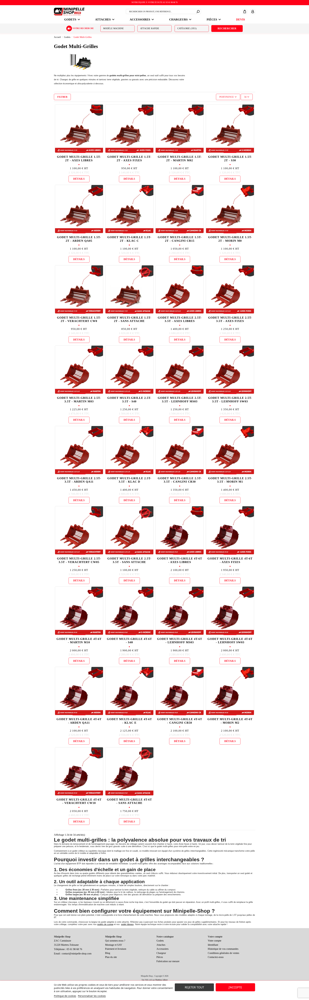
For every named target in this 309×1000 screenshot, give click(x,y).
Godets (160, 940)
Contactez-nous (216, 957)
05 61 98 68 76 (74, 949)
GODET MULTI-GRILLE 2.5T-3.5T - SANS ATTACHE (129, 560)
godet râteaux (127, 924)
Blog (107, 953)
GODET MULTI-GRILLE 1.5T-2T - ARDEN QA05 (79, 239)
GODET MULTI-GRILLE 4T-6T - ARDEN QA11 (79, 721)
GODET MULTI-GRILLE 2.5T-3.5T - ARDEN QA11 (79, 480)
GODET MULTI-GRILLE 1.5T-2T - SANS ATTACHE (129, 319)
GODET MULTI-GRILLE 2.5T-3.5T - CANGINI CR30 (180, 480)
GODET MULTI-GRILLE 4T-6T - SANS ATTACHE (129, 801)
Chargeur (161, 953)
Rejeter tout (194, 987)
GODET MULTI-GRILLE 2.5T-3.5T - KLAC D (129, 480)
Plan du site (111, 957)
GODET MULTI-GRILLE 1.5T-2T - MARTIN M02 (180, 158)
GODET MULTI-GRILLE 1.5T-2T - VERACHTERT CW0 (79, 319)
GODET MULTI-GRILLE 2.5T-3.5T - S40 (129, 399)
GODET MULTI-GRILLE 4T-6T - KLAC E (129, 721)
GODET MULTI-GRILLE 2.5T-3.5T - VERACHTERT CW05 (79, 560)
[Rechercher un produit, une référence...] (198, 11)
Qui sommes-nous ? (115, 940)
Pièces (159, 957)
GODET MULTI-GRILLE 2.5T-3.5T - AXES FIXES (230, 319)
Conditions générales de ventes (223, 953)
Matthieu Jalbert (161, 980)
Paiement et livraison (115, 948)
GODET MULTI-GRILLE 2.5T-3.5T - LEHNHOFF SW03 (230, 399)
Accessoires (162, 948)
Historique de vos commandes (223, 948)
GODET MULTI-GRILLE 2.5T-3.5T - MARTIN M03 (79, 399)
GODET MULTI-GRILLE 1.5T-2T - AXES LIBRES (79, 158)
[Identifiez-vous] (253, 11)
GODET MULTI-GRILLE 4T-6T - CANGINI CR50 (179, 721)
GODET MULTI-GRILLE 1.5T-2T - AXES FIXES (129, 158)
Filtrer (62, 97)
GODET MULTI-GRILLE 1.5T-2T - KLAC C (129, 239)
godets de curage (105, 924)
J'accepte (235, 987)
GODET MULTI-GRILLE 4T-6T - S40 (129, 640)
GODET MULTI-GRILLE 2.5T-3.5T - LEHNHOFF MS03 (180, 399)
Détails (79, 178)
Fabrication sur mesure (167, 961)
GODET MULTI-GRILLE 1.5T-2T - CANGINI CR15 (180, 239)
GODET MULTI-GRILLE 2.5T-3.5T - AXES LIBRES (180, 319)
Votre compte (214, 940)
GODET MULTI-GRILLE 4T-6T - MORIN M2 (230, 721)
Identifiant (213, 944)
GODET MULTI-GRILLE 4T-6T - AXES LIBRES (179, 560)
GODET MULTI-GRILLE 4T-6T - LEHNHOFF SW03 (230, 640)
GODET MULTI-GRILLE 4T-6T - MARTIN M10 (79, 640)
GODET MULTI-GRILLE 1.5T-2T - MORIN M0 (230, 239)
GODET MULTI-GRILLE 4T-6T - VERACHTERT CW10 (79, 801)
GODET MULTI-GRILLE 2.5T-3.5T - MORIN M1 (230, 480)
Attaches (160, 944)
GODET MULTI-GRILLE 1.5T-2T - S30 (230, 158)
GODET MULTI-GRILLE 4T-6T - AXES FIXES (230, 560)
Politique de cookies (65, 995)
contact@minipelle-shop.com (76, 953)
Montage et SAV (113, 944)
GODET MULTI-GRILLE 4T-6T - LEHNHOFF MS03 (179, 640)
